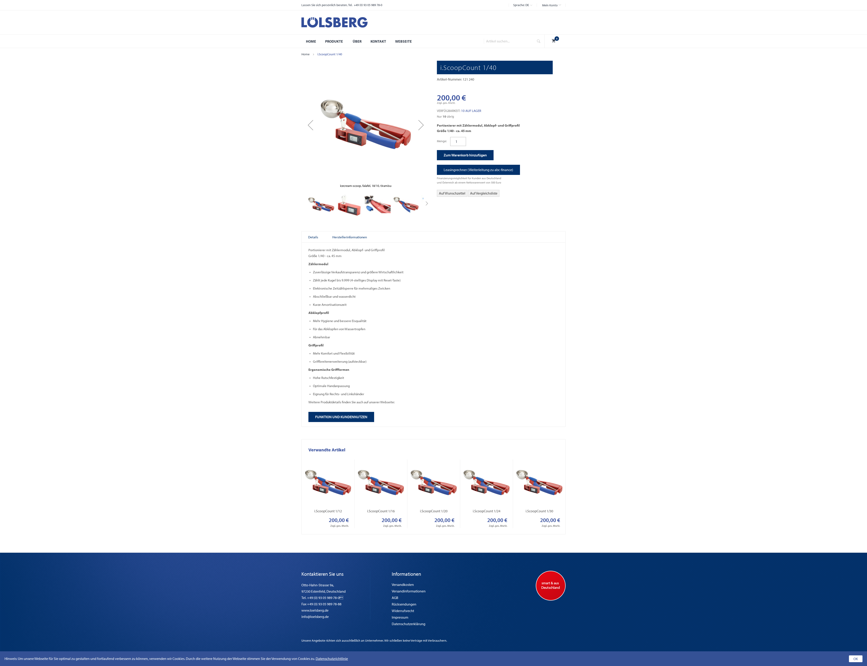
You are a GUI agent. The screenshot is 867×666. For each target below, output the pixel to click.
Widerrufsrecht (403, 610)
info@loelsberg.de (315, 616)
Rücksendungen (404, 604)
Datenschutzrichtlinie (332, 658)
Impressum (400, 617)
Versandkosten (403, 584)
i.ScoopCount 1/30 (539, 511)
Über (357, 41)
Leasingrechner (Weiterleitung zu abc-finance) (478, 169)
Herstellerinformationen (349, 237)
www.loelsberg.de (315, 610)
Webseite (403, 41)
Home (305, 54)
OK (855, 659)
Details (313, 237)
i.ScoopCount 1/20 (433, 511)
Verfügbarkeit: (448, 111)
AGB (395, 597)
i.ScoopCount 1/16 (381, 511)
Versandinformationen (409, 591)
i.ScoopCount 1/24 (486, 511)
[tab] (313, 237)
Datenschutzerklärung (408, 624)
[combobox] (507, 41)
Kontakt (378, 41)
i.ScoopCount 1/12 (328, 511)
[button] (551, 5)
